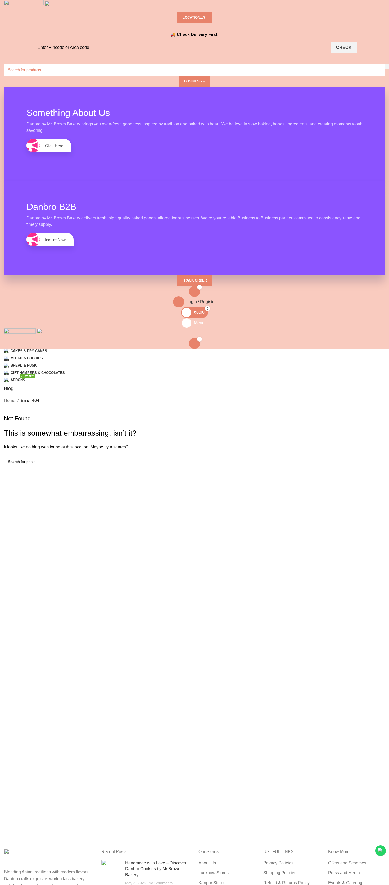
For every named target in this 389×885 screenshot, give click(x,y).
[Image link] (35, 858)
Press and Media (344, 872)
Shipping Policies (279, 872)
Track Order (194, 280)
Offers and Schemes (347, 863)
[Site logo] (24, 5)
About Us (207, 863)
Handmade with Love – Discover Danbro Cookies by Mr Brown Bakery (155, 869)
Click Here (54, 145)
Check (344, 47)
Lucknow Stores (213, 872)
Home (9, 400)
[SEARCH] (387, 66)
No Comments (160, 883)
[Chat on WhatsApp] (380, 850)
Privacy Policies (278, 863)
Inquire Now (55, 239)
